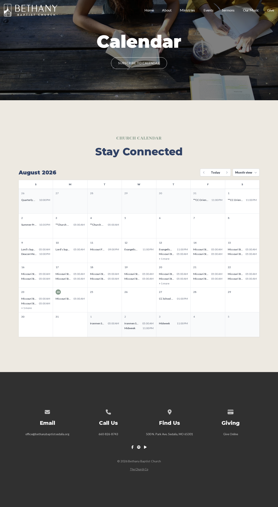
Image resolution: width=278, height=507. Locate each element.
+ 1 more (164, 258)
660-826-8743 (108, 434)
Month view (243, 172)
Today (215, 172)
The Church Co (139, 469)
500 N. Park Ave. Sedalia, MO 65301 (169, 434)
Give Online (230, 434)
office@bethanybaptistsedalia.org (47, 434)
